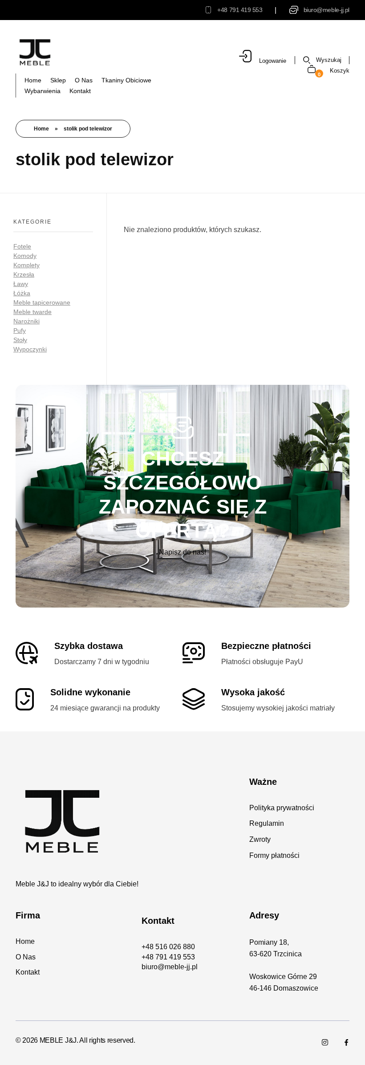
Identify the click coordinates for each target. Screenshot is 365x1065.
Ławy (20, 283)
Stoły (20, 339)
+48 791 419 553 (239, 9)
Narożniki (26, 321)
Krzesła (23, 274)
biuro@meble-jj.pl (326, 9)
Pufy (19, 330)
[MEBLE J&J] (35, 51)
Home (41, 129)
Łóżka (21, 293)
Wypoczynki (30, 349)
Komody (24, 255)
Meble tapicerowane (41, 302)
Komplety (26, 265)
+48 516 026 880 (168, 947)
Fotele (22, 246)
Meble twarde (32, 311)
